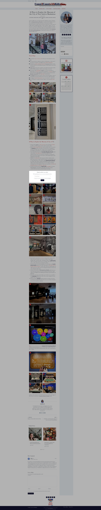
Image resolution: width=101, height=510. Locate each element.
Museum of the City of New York (37, 21)
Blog (37, 8)
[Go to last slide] (30, 438)
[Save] (30, 34)
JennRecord (42, 403)
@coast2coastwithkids (66, 62)
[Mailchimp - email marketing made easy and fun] (65, 54)
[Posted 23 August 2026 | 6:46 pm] (63, 81)
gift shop (33, 75)
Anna (31, 458)
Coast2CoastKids (66, 79)
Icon (48, 63)
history (40, 17)
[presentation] (35, 434)
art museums (31, 17)
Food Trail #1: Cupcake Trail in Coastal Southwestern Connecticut (49, 443)
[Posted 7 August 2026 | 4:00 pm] (63, 88)
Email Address (62, 46)
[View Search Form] (36, 1)
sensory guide (38, 72)
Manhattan (43, 17)
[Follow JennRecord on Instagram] (43, 413)
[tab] (41, 449)
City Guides (49, 8)
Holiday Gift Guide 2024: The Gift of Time (34, 418)
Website (49, 488)
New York (50, 17)
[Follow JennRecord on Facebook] (40, 413)
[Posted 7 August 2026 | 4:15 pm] (69, 83)
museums (47, 17)
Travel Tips (42, 8)
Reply (55, 458)
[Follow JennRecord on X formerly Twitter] (41, 413)
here (30, 59)
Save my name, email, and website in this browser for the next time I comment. (39, 491)
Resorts (63, 8)
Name (29, 488)
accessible (42, 70)
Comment (29, 475)
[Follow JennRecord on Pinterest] (45, 413)
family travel (36, 17)
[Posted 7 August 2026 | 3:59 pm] (66, 88)
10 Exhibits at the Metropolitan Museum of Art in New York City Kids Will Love (50, 418)
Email (39, 488)
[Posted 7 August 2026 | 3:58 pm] (69, 88)
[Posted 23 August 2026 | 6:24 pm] (66, 83)
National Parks (56, 8)
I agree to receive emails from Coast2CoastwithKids (43, 178)
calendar (37, 144)
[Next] (55, 438)
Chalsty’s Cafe (32, 67)
